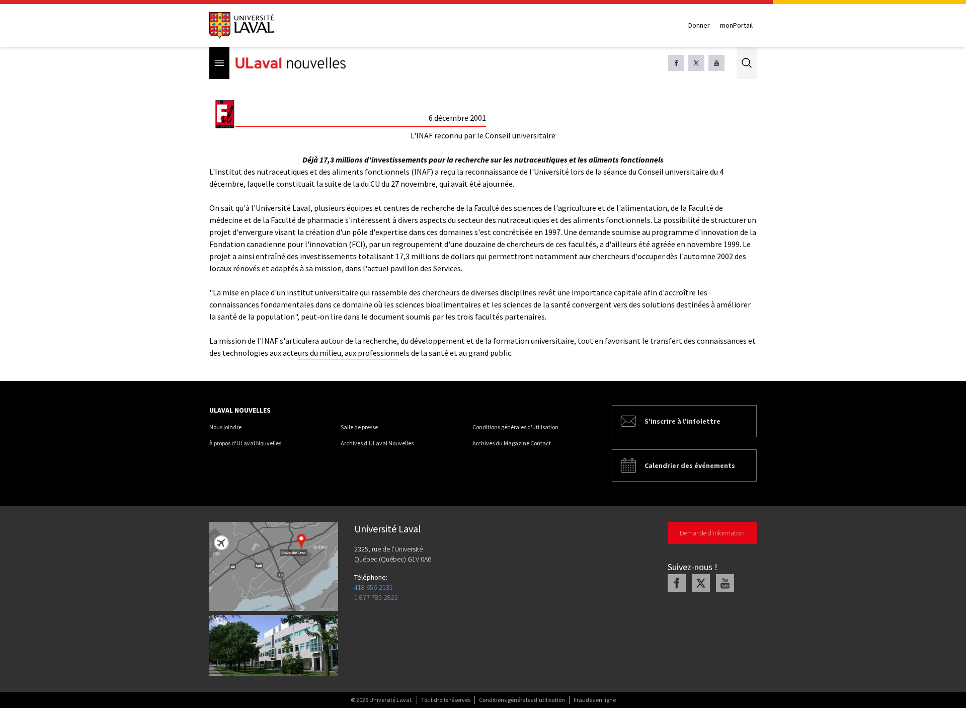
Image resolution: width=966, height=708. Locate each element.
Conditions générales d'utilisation (515, 427)
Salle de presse (359, 427)
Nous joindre (225, 427)
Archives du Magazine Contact (511, 443)
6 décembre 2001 (457, 118)
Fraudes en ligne (595, 699)
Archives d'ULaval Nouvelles (377, 443)
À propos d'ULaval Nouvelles (245, 443)
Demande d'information (712, 532)
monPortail (736, 25)
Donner (699, 25)
